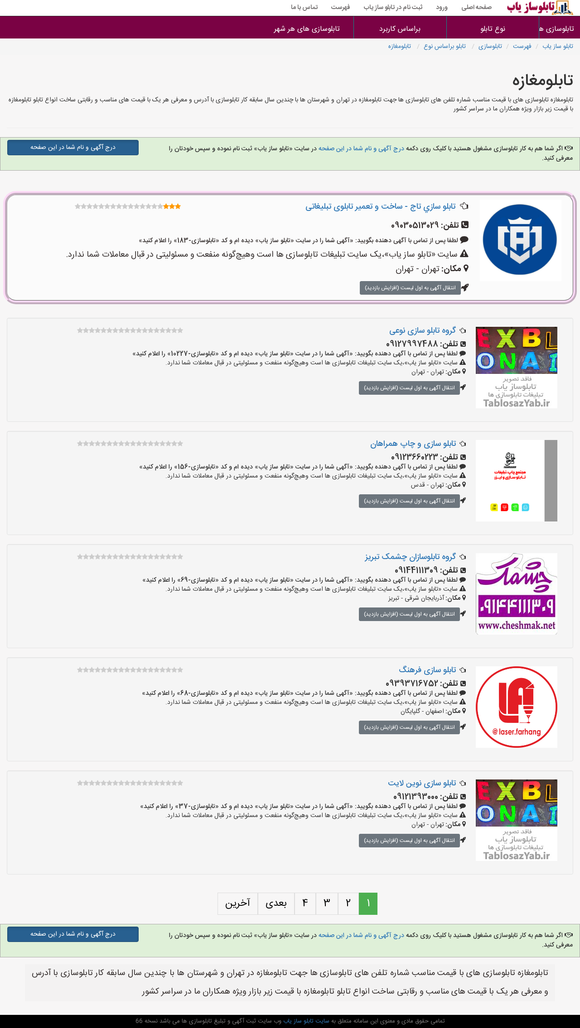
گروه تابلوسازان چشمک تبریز (410, 557)
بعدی (276, 903)
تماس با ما (304, 7)
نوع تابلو (492, 29)
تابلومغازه (400, 46)
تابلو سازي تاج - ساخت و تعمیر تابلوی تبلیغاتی (380, 207)
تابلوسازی (490, 46)
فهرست (340, 7)
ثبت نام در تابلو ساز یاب (393, 7)
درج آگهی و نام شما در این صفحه (361, 148)
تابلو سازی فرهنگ (427, 670)
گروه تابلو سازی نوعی (422, 331)
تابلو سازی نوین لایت (422, 783)
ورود (442, 7)
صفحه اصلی (476, 7)
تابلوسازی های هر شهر (307, 29)
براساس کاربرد (399, 29)
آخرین (237, 903)
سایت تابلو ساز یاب (305, 1021)
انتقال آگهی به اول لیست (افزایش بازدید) (410, 287)
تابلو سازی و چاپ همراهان (413, 444)
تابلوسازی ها (559, 29)
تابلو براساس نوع (446, 46)
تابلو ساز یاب (557, 46)
